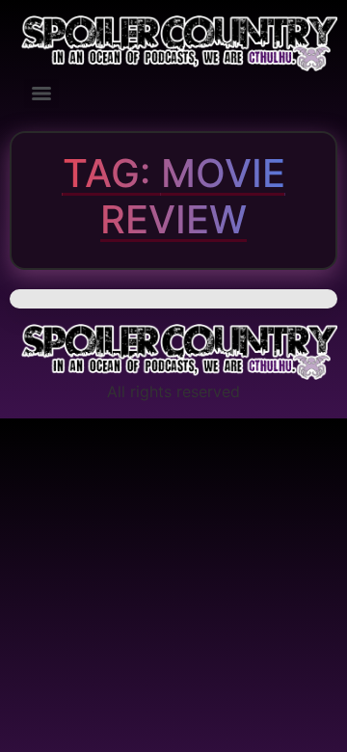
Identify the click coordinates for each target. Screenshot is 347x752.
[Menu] (41, 93)
